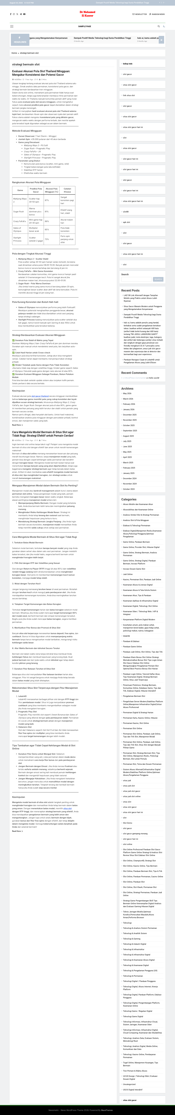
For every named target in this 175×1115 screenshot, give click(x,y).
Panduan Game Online (132, 646)
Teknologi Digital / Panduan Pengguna (139, 981)
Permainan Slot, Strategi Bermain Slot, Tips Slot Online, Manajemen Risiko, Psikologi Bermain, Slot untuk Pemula (141, 756)
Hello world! (154, 378)
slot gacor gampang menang (135, 833)
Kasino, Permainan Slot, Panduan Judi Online (142, 579)
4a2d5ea (17, 79)
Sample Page (84, 26)
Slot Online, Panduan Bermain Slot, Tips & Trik (142, 871)
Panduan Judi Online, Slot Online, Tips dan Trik (143, 652)
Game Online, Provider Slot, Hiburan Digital (141, 547)
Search (125, 274)
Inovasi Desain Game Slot (134, 569)
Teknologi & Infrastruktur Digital (136, 955)
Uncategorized (129, 1084)
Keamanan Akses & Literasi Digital (138, 585)
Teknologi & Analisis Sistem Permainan (140, 928)
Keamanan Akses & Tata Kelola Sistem (139, 590)
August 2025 (128, 436)
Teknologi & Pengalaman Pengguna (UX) (140, 970)
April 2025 (127, 457)
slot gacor (127, 74)
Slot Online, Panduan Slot (134, 882)
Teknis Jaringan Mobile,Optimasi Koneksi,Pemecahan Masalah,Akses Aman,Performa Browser (138, 915)
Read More (16, 425)
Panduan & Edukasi (131, 641)
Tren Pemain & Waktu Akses (135, 1071)
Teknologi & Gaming (131, 939)
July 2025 (127, 441)
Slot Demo (127, 823)
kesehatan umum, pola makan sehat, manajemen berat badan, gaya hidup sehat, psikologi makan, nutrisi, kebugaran (141, 628)
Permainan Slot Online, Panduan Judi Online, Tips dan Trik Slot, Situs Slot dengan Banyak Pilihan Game (142, 745)
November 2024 (130, 484)
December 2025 (129, 415)
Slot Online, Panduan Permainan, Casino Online (143, 876)
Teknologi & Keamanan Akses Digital (139, 960)
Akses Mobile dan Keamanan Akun (138, 504)
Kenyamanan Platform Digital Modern (139, 619)
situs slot (67, 808)
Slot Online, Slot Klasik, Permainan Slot (140, 887)
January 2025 (128, 473)
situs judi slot (129, 786)
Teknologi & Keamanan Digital (136, 965)
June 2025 (127, 446)
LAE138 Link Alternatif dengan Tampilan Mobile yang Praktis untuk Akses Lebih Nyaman (141, 298)
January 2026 (128, 409)
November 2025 (130, 420)
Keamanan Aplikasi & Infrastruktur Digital (140, 601)
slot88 (125, 212)
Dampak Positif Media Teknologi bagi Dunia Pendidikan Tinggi (72, 38)
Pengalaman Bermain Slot (134, 696)
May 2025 (127, 452)
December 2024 (129, 478)
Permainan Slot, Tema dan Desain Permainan (142, 764)
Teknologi (127, 923)
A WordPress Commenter (134, 378)
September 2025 (130, 431)
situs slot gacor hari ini (133, 127)
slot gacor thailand (40, 396)
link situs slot (129, 95)
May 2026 (127, 393)
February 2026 (129, 404)
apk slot (126, 222)
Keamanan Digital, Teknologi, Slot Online (140, 606)
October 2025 (129, 425)
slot (124, 138)
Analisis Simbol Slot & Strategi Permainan (141, 515)
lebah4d (126, 636)
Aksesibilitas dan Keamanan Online (138, 510)
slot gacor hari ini (130, 159)
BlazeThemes (107, 1110)
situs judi (127, 780)
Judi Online (128, 574)
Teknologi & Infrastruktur (133, 949)
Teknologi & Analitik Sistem (135, 933)
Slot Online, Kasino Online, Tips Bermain (140, 866)
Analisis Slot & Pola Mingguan (136, 520)
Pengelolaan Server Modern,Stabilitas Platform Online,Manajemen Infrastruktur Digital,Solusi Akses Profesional (143, 704)
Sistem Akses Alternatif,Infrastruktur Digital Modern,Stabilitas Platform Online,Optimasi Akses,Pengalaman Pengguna (141, 772)
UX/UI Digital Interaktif (132, 1090)
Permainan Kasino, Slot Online (136, 723)
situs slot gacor (130, 85)
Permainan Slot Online (132, 728)
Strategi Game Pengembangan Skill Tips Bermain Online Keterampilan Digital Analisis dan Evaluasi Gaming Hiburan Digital (142, 904)
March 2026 (128, 399)
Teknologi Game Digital (133, 1016)
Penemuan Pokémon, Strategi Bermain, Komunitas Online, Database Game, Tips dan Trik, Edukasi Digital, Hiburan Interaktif (142, 688)
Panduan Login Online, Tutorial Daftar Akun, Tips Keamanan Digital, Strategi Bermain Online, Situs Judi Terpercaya (141, 677)
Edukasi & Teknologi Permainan (136, 525)
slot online (127, 844)
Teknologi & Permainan (133, 976)
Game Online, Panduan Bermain (136, 542)
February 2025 (129, 468)
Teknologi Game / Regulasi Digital (137, 1011)
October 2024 (129, 489)
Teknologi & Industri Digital (134, 944)
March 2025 (128, 462)
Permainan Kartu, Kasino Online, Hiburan (140, 718)
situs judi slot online (132, 796)
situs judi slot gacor (131, 791)
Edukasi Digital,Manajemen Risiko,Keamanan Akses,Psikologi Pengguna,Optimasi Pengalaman (142, 534)
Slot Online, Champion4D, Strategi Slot (139, 861)
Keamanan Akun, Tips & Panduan (137, 595)
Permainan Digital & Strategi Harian (138, 712)
